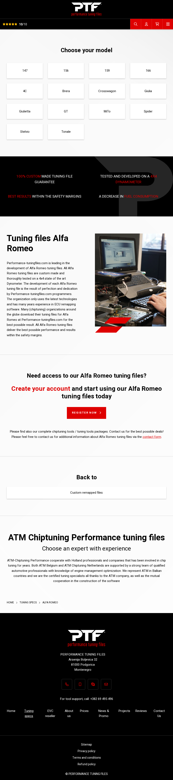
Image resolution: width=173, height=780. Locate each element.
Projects (124, 711)
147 (24, 70)
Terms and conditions (86, 757)
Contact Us (159, 713)
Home (11, 602)
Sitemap (86, 744)
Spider (148, 111)
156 (66, 70)
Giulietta (24, 111)
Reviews (141, 711)
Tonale (66, 131)
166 (148, 70)
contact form (152, 436)
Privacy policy (86, 751)
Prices (84, 711)
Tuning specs (28, 602)
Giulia (148, 91)
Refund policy (87, 764)
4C (25, 91)
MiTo (107, 111)
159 (107, 70)
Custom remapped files (86, 492)
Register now (84, 413)
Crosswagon (107, 91)
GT (66, 111)
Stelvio (25, 131)
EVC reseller (50, 713)
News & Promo (103, 713)
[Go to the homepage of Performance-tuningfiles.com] (86, 9)
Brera (66, 91)
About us (69, 713)
